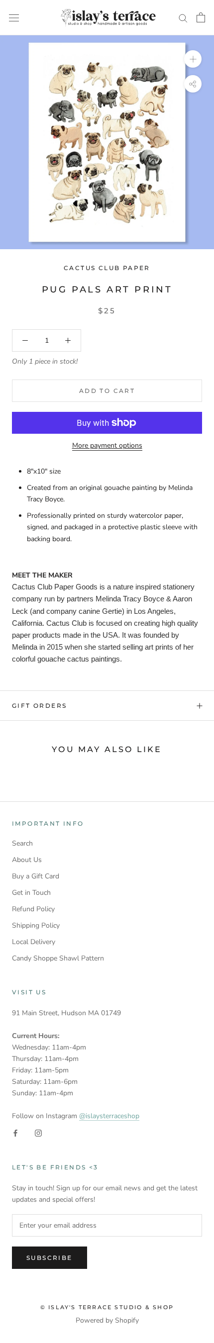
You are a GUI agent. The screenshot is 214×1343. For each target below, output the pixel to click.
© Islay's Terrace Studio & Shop (107, 1307)
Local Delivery (33, 942)
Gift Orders (39, 705)
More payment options (107, 445)
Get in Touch (31, 892)
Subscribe (49, 1257)
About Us (27, 859)
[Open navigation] (14, 17)
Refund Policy (33, 909)
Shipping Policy (36, 925)
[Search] (183, 17)
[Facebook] (15, 1133)
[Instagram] (38, 1133)
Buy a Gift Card (35, 876)
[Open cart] (201, 17)
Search (22, 843)
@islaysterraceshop (109, 1116)
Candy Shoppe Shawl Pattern (58, 958)
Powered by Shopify (107, 1320)
